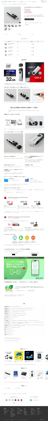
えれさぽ (25, 410)
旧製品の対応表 (12, 416)
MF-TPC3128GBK (10, 50)
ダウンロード (25, 1)
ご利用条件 (12, 419)
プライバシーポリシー (15, 419)
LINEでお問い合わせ (26, 414)
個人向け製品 (9, 1)
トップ (2, 393)
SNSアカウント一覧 (5, 419)
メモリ (7, 393)
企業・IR (38, 409)
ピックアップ (12, 410)
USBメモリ (10, 393)
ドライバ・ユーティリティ (19, 409)
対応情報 (21, 1)
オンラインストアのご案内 (33, 410)
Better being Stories (12, 411)
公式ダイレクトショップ (33, 411)
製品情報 (5, 393)
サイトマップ (9, 419)
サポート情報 (33, 1)
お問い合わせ (25, 411)
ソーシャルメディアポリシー (19, 419)
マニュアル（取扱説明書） (19, 410)
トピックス (18, 1)
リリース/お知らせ (12, 409)
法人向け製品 (14, 1)
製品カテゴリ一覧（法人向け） (7, 410)
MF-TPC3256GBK (10, 54)
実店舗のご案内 (32, 409)
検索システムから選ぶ (13, 415)
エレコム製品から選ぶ (13, 414)
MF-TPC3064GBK (10, 47)
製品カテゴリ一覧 (5, 409)
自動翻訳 (26, 419)
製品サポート (25, 409)
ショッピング (29, 1)
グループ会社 (38, 410)
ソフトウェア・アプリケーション (20, 411)
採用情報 (38, 411)
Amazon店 (32, 414)
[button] (12, 408)
